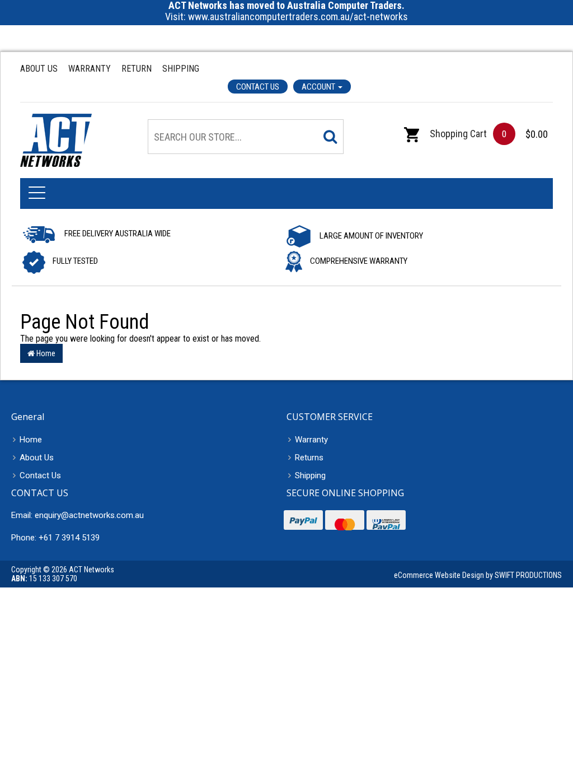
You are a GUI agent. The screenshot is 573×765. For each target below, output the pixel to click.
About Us (39, 68)
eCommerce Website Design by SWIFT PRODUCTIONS (478, 575)
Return (136, 68)
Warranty (89, 68)
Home (45, 353)
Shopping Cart (457, 133)
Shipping (180, 68)
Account (319, 87)
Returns (309, 458)
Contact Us (257, 87)
